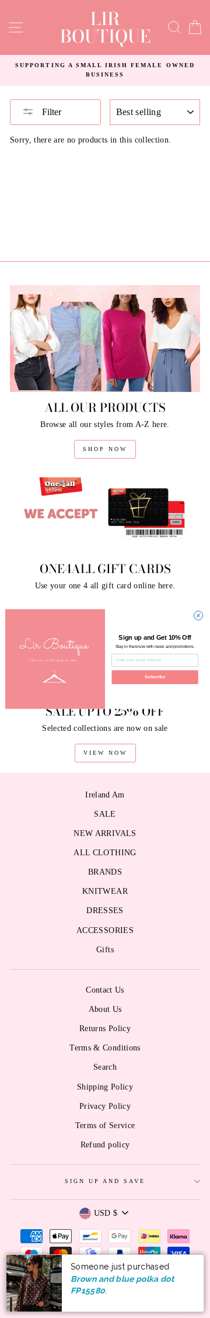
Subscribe (154, 677)
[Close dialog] (198, 615)
